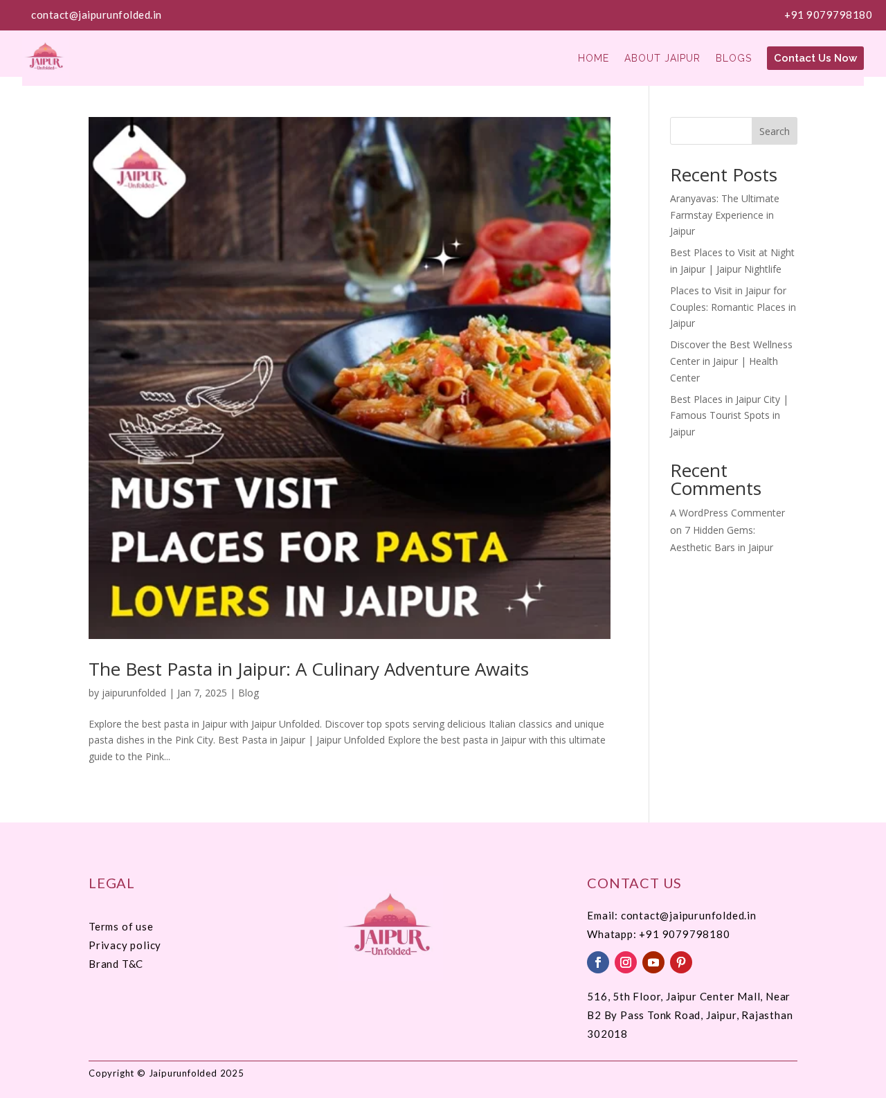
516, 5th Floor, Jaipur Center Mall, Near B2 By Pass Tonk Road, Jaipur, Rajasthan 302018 (690, 1015)
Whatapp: (613, 934)
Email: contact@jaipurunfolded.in (672, 915)
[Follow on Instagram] (626, 962)
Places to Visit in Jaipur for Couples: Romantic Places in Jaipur (733, 307)
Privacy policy (125, 945)
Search (774, 131)
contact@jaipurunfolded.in (96, 14)
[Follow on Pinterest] (681, 962)
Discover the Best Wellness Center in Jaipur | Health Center (731, 361)
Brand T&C (116, 963)
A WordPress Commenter (727, 512)
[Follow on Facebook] (598, 962)
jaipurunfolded (134, 692)
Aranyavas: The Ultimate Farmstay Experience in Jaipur (724, 215)
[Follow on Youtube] (653, 962)
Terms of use (121, 926)
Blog (248, 692)
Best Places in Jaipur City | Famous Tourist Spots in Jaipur (729, 416)
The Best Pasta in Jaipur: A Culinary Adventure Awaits (309, 668)
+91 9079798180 (828, 14)
